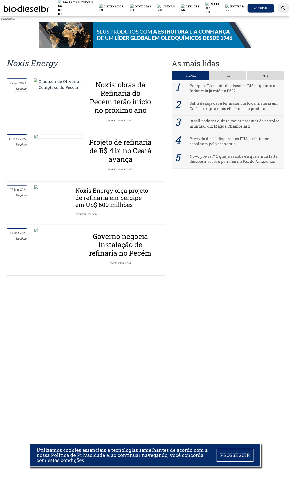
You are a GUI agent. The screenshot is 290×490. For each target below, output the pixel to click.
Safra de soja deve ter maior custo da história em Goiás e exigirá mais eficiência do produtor (234, 106)
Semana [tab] (191, 75)
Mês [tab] (265, 75)
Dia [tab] (228, 75)
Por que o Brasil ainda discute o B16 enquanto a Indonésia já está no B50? (232, 88)
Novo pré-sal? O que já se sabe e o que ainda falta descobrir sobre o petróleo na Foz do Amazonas (233, 159)
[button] (140, 8)
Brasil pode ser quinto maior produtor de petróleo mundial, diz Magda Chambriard (234, 124)
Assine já (261, 8)
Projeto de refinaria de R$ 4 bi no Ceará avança (120, 150)
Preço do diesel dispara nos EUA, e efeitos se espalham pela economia (229, 141)
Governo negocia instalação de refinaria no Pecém (120, 245)
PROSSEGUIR (235, 455)
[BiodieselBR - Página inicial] (25, 8)
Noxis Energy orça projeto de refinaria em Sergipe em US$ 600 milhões (111, 198)
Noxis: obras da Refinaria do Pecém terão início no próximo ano (120, 97)
